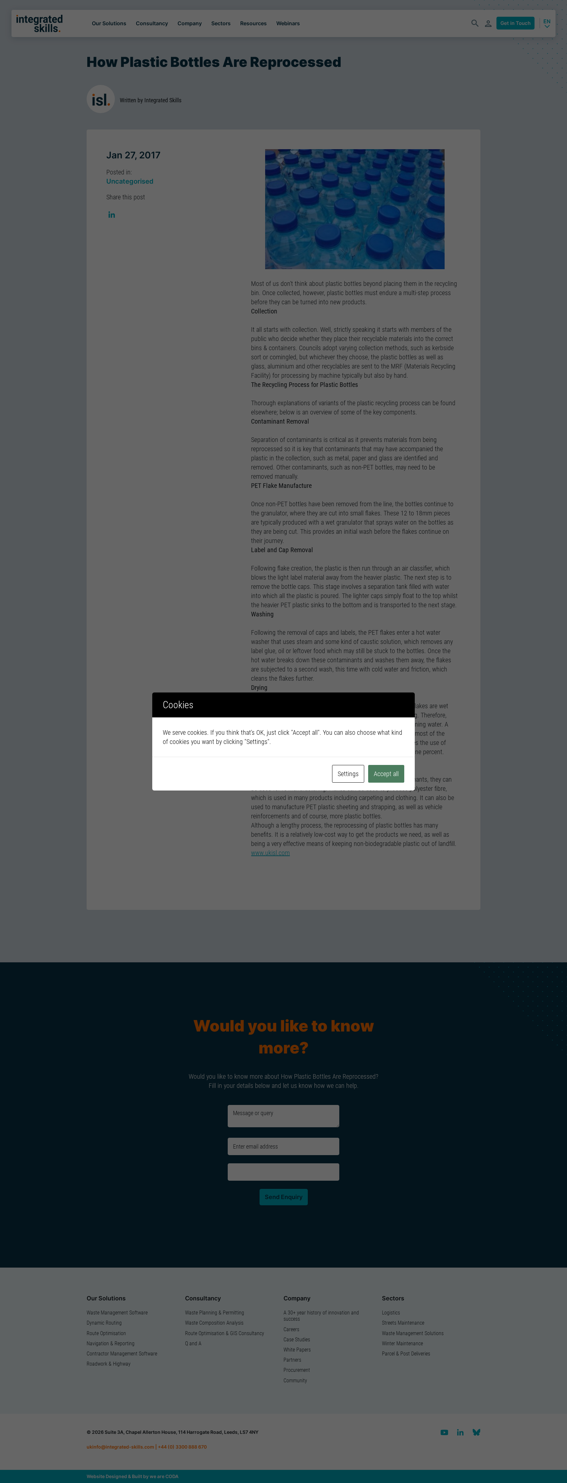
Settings (348, 774)
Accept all (386, 774)
